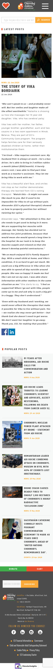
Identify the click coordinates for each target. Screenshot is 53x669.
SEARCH (45, 20)
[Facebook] (13, 632)
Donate (13, 569)
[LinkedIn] (22, 632)
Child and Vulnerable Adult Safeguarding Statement (28, 645)
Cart (40, 569)
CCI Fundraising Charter (28, 654)
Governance (38, 640)
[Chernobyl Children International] (26, 6)
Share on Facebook (4, 332)
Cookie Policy (21, 650)
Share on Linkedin (12, 332)
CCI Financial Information (22, 640)
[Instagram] (31, 632)
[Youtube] (40, 632)
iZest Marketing (29, 621)
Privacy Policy (35, 650)
